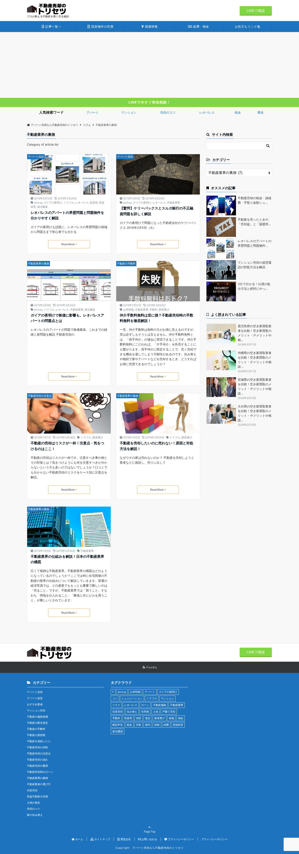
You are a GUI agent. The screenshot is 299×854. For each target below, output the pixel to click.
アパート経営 (35, 698)
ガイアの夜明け (53, 202)
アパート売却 (36, 156)
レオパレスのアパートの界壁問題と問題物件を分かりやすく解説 (67, 215)
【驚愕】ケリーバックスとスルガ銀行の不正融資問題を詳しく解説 (156, 211)
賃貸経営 (178, 724)
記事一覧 (51, 26)
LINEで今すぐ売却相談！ (149, 102)
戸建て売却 (168, 711)
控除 (138, 718)
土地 (155, 711)
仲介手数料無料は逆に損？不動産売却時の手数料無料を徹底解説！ (156, 318)
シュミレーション (131, 698)
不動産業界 (173, 202)
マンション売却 (36, 710)
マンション (129, 112)
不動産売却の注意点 (40, 395)
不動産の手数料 (126, 263)
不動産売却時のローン (40, 772)
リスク (116, 705)
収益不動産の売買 (37, 796)
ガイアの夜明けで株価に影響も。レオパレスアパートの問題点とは (67, 318)
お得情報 (128, 309)
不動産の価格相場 (37, 716)
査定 (147, 718)
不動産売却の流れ (37, 759)
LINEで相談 (256, 10)
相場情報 (151, 26)
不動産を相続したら (39, 741)
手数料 (153, 309)
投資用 (94, 202)
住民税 (145, 711)
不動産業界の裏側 (38, 263)
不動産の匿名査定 (37, 722)
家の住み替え (35, 814)
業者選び (164, 309)
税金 (238, 112)
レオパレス (207, 112)
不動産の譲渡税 (36, 735)
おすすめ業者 (35, 704)
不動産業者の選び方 (39, 784)
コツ (115, 698)
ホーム (79, 839)
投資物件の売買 (101, 26)
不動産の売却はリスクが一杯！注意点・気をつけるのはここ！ (67, 446)
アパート (92, 112)
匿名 (261, 112)
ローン (145, 705)
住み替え (132, 711)
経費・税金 (200, 26)
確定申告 (117, 724)
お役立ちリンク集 (247, 26)
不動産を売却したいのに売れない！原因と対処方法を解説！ (156, 446)
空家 (138, 724)
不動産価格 (159, 705)
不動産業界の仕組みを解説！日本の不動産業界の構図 (67, 559)
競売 (147, 724)
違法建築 (42, 206)
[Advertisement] (149, 65)
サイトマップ (102, 839)
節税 (157, 724)
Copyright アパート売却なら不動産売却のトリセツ (150, 847)
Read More (68, 244)
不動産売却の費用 (37, 765)
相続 (180, 718)
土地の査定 (33, 802)
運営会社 (125, 839)
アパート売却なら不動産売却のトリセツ (54, 125)
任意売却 (32, 790)
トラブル (68, 202)
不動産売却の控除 (37, 747)
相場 (171, 718)
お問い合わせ (149, 839)
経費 (166, 724)
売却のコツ (168, 112)
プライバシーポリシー (180, 839)
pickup (38, 202)
